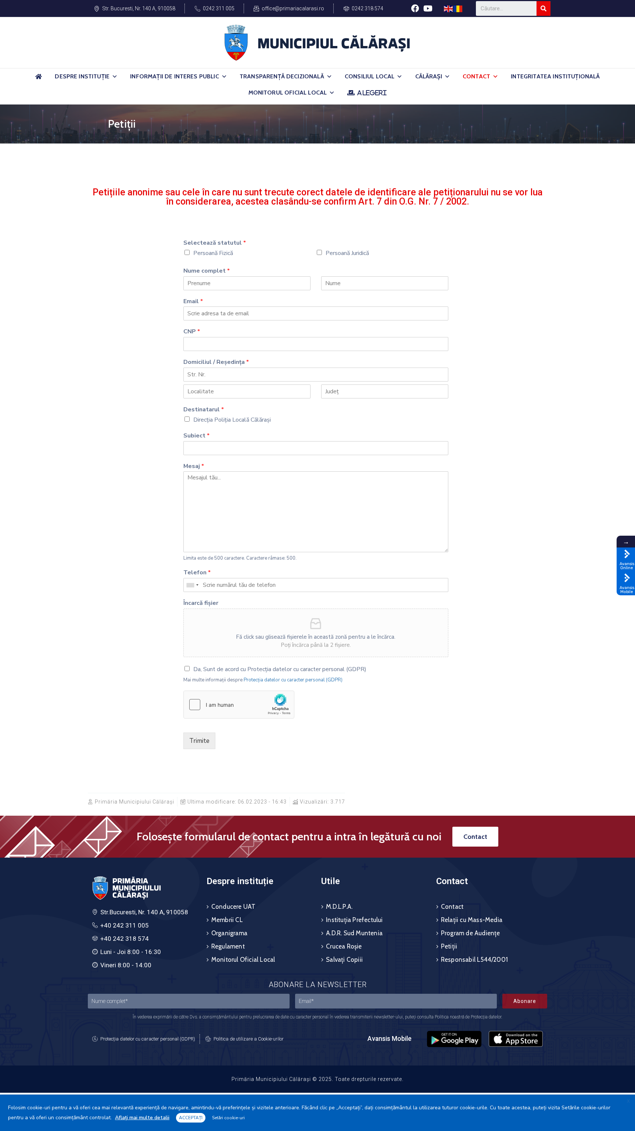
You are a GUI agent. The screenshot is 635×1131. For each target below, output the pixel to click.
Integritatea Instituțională (555, 76)
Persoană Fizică (213, 253)
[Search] (543, 8)
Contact (476, 76)
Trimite (199, 741)
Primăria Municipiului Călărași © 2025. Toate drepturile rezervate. (317, 1079)
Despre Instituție (82, 76)
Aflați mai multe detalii (142, 1117)
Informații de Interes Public (174, 76)
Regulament (228, 946)
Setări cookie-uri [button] (228, 1118)
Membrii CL (227, 919)
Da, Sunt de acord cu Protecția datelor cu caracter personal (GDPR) (279, 669)
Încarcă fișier (200, 603)
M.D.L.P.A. (339, 906)
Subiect (196, 436)
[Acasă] (39, 79)
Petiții (449, 946)
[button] (115, 76)
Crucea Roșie (344, 946)
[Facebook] (415, 8)
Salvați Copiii (344, 959)
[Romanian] (458, 8)
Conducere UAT (233, 906)
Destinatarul (203, 410)
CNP (191, 332)
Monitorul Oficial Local (287, 92)
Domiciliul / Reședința (216, 362)
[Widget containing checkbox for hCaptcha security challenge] (238, 705)
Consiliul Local (369, 76)
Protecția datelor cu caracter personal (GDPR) (293, 680)
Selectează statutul (214, 243)
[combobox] (192, 585)
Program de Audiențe (470, 933)
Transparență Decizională (282, 76)
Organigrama (229, 933)
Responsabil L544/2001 (474, 959)
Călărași (428, 76)
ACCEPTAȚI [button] (190, 1118)
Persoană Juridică (347, 253)
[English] (448, 8)
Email (193, 301)
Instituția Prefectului (354, 919)
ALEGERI (372, 93)
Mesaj (193, 466)
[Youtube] (427, 8)
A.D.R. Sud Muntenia (354, 933)
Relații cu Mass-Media (471, 919)
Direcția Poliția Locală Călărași (232, 420)
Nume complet (206, 271)
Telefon (197, 573)
